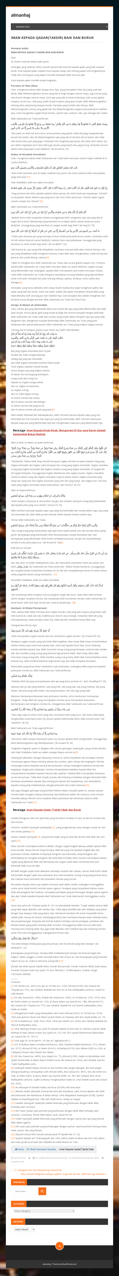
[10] (87, 785)
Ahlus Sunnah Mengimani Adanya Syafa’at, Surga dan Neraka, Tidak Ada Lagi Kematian (64, 1174)
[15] (18, 840)
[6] (61, 542)
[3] (47, 257)
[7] (55, 574)
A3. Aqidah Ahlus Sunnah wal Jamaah (51, 1158)
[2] (41, 201)
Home (21, 1149)
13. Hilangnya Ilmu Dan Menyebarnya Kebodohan (36, 1170)
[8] (74, 602)
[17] (61, 960)
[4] (20, 282)
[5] (53, 409)
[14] (38, 836)
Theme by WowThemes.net (64, 1264)
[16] (13, 900)
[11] (35, 802)
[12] (53, 827)
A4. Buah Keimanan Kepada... (41, 1149)
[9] (76, 752)
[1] (29, 177)
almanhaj (20, 15)
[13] (32, 831)
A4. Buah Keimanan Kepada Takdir (84, 1158)
